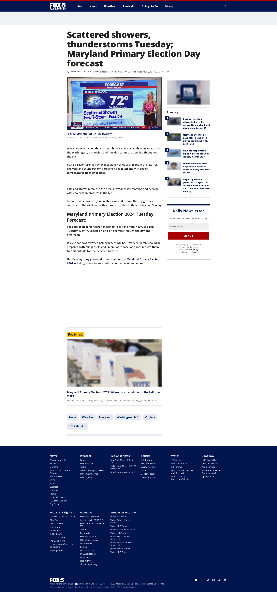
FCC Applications (88, 553)
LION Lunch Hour (210, 460)
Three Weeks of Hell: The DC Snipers (61, 545)
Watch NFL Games (119, 516)
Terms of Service (190, 252)
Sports (53, 483)
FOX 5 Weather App (89, 473)
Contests (84, 547)
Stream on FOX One (123, 512)
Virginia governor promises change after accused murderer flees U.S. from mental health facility (196, 185)
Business (54, 486)
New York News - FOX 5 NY (121, 461)
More (168, 6)
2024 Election (77, 426)
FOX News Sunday (58, 500)
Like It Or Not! (56, 523)
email (225, 580)
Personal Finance (58, 497)
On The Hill (55, 530)
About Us (86, 512)
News (96, 71)
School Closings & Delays (92, 470)
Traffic (83, 467)
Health (53, 493)
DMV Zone (55, 520)
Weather (87, 417)
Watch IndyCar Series (120, 533)
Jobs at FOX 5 (86, 560)
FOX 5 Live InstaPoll (89, 516)
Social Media (86, 543)
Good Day (208, 456)
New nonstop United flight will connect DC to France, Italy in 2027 (196, 153)
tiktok (219, 580)
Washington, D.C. (128, 417)
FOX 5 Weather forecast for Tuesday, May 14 (90, 133)
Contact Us (85, 529)
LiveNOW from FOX (180, 463)
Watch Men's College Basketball (120, 537)
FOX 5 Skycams (87, 463)
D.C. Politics (146, 460)
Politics (145, 456)
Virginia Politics (148, 467)
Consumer (54, 490)
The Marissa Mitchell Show (62, 516)
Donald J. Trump (148, 477)
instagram (213, 580)
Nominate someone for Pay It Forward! (213, 471)
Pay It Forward (208, 467)
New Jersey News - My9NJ (122, 472)
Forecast (84, 460)
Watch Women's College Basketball (121, 544)
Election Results (148, 473)
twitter (207, 580)
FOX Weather (86, 477)
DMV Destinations (210, 463)
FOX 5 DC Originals (62, 512)
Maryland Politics (149, 463)
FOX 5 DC (88, 71)
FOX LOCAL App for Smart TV (92, 524)
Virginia (150, 417)
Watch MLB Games (119, 526)
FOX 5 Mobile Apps (89, 540)
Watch (175, 456)
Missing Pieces (56, 550)
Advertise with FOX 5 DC (91, 520)
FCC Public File (87, 550)
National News (56, 476)
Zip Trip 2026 (208, 476)
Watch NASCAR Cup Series (122, 529)
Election (144, 470)
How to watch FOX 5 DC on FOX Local (182, 471)
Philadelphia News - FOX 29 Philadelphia (123, 467)
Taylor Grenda (76, 71)
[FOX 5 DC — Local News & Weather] (59, 6)
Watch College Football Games (121, 521)
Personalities (86, 533)
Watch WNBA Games (120, 548)
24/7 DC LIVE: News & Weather (60, 471)
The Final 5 (55, 527)
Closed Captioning (88, 564)
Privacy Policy (191, 249)
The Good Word (57, 540)
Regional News (120, 456)
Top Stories (55, 504)
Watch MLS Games (119, 552)
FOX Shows (176, 467)
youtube (196, 580)
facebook (202, 580)
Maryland (105, 417)
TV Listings (176, 460)
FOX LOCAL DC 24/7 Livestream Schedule (181, 477)
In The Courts (56, 534)
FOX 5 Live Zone (57, 537)
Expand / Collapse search (225, 6)
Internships (85, 557)
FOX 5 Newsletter (88, 536)
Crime (52, 480)
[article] (114, 363)
